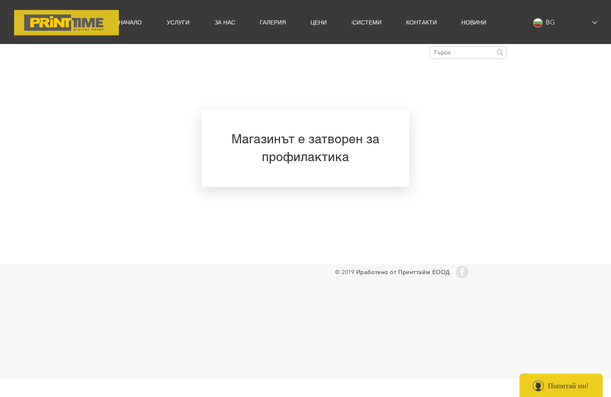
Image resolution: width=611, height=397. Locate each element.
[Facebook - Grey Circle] (462, 272)
